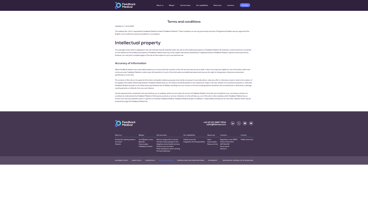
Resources (217, 5)
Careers (118, 144)
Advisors (223, 149)
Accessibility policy (121, 160)
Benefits (142, 142)
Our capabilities (202, 5)
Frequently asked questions (125, 139)
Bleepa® (172, 5)
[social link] (233, 123)
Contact (245, 5)
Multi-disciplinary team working (168, 149)
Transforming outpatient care (167, 142)
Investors (230, 5)
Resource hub (212, 144)
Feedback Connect (145, 146)
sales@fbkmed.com (216, 124)
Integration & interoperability (194, 142)
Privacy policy (136, 160)
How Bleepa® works (146, 139)
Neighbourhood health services (168, 144)
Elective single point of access (167, 139)
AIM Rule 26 (224, 144)
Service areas (185, 5)
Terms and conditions (166, 160)
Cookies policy (150, 160)
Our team (118, 142)
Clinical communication (165, 146)
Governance (224, 146)
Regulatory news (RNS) (228, 139)
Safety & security (189, 139)
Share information (227, 142)
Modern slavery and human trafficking (190, 160)
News (209, 139)
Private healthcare (163, 151)
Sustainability (212, 160)
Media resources (247, 139)
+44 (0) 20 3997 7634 (214, 122)
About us (159, 5)
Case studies (143, 144)
